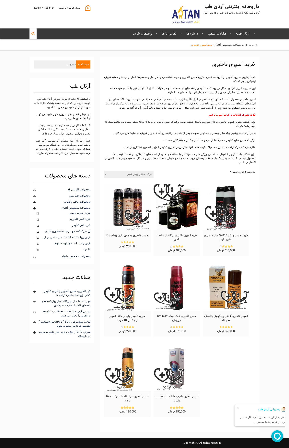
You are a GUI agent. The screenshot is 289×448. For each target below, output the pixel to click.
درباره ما (192, 34)
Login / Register (44, 8)
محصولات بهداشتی (79, 196)
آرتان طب (243, 34)
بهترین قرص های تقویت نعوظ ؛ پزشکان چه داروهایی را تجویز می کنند (66, 313)
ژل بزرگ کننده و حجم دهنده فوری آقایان (67, 231)
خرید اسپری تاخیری (79, 213)
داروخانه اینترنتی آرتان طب (232, 7)
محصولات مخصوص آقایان (229, 45)
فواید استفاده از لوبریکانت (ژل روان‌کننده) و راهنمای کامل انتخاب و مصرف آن (66, 303)
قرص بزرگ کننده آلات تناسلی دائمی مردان (66, 237)
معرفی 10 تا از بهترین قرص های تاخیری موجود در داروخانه (64, 334)
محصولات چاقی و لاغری (77, 202)
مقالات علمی (217, 34)
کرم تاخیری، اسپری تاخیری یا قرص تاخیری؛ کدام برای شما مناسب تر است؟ (66, 293)
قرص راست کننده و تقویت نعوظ (72, 243)
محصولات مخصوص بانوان (76, 256)
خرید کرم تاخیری (81, 225)
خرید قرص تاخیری (80, 219)
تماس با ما (169, 34)
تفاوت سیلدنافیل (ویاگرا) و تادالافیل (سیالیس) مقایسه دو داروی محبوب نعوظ (64, 324)
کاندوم (86, 249)
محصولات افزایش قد (79, 189)
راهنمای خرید (142, 34)
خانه (251, 45)
